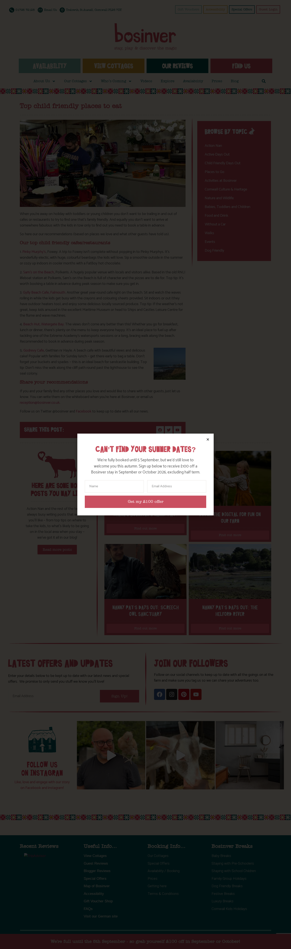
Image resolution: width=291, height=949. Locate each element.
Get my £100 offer (145, 502)
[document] (145, 474)
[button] (207, 439)
